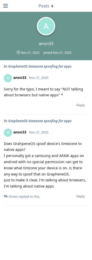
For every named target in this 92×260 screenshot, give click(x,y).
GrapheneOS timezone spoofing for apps (40, 66)
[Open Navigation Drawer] (5, 6)
